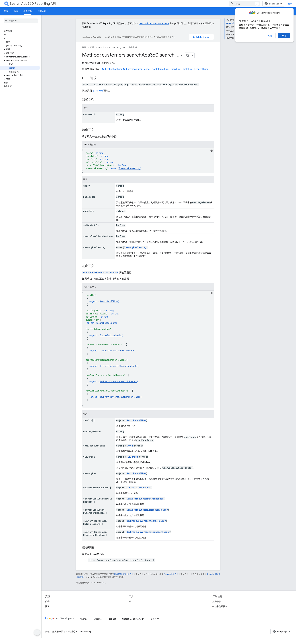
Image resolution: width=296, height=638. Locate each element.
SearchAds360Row (109, 301)
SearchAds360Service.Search (100, 272)
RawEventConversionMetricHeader (118, 381)
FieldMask (132, 456)
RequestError (201, 69)
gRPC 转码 (98, 90)
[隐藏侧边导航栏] (37, 632)
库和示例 (42, 11)
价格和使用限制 (220, 606)
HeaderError (149, 69)
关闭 (269, 35)
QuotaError (187, 69)
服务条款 (216, 601)
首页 (6, 11)
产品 (92, 47)
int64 (129, 445)
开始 (284, 35)
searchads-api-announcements (154, 23)
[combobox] (244, 3)
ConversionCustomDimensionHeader (119, 366)
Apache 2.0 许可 (171, 574)
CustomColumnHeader (111, 335)
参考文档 (27, 11)
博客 (47, 606)
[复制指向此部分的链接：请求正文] (97, 130)
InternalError (162, 69)
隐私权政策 (57, 631)
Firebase (112, 619)
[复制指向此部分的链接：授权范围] (97, 548)
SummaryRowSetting (129, 168)
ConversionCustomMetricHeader (117, 350)
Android (84, 619)
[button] (20, 31)
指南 (16, 11)
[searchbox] (21, 20)
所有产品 (154, 619)
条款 (47, 631)
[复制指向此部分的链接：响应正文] (97, 266)
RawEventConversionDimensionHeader (120, 396)
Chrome (98, 619)
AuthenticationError (112, 69)
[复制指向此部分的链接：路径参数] (97, 100)
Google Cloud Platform (133, 619)
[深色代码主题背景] (211, 150)
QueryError (175, 69)
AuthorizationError (132, 69)
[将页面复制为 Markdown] (187, 55)
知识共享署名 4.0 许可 (124, 574)
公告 (47, 601)
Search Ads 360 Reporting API (33, 4)
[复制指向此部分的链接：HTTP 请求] (100, 78)
